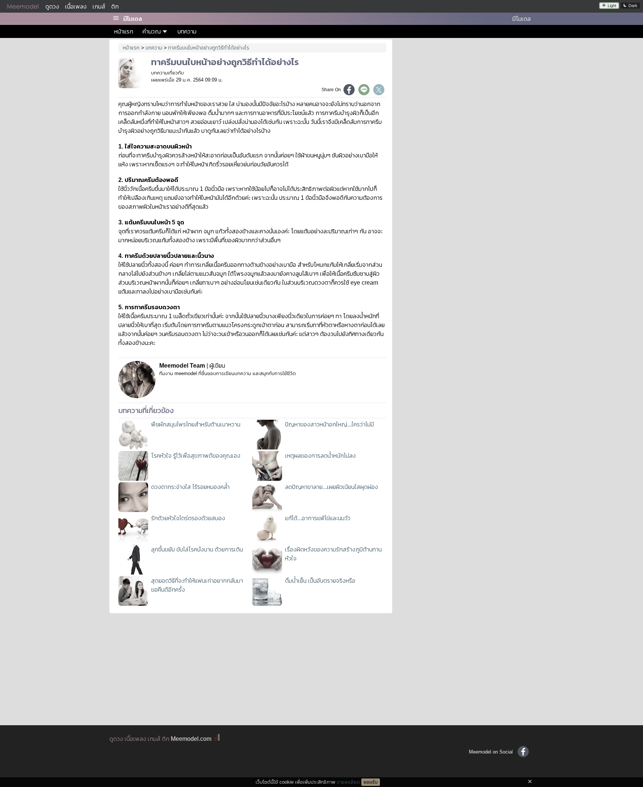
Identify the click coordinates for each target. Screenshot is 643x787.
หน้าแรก (123, 31)
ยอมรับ (371, 782)
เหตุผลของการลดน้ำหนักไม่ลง (320, 455)
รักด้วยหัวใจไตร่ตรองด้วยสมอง (188, 518)
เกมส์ (99, 6)
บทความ (186, 31)
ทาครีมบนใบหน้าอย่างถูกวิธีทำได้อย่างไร (208, 48)
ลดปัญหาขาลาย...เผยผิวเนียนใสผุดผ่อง (331, 487)
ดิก (115, 6)
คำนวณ (152, 31)
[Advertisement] (466, 93)
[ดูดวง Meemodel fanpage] (523, 751)
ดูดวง (52, 6)
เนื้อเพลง (76, 6)
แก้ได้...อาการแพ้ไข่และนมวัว (318, 518)
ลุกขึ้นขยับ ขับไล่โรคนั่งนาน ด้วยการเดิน (197, 549)
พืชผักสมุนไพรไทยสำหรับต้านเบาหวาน (195, 424)
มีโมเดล (132, 19)
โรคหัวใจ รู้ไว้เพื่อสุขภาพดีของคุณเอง (195, 455)
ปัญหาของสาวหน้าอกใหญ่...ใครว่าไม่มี (329, 424)
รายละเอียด (348, 782)
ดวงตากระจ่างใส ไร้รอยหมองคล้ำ (190, 487)
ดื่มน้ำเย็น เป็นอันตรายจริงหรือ (320, 581)
